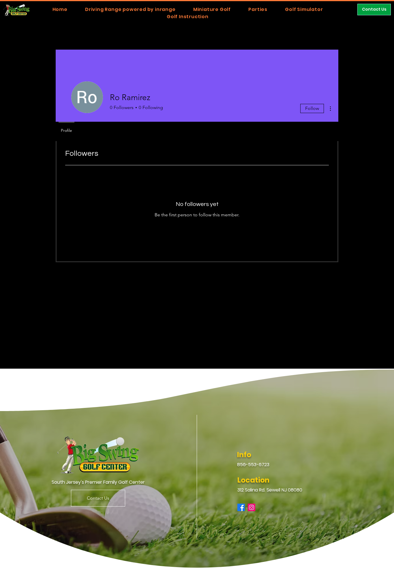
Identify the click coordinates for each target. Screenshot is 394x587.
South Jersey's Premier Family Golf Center (98, 482)
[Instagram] (251, 507)
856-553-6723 (253, 464)
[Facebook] (241, 507)
